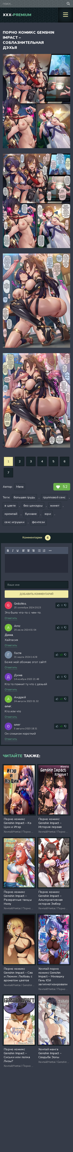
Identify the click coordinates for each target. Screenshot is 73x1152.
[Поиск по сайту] (68, 3)
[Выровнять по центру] (28, 550)
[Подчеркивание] (17, 550)
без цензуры (33, 506)
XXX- (17, 14)
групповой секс (54, 497)
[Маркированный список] (39, 550)
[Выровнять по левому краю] (23, 550)
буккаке (31, 514)
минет (54, 506)
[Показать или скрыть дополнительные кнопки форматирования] (50, 550)
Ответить (11, 618)
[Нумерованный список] (44, 550)
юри (48, 514)
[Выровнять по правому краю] (33, 550)
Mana (19, 487)
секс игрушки (14, 522)
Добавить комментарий (36, 594)
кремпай (10, 514)
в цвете (10, 506)
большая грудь (24, 497)
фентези (38, 522)
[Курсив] (12, 550)
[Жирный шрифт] (7, 550)
